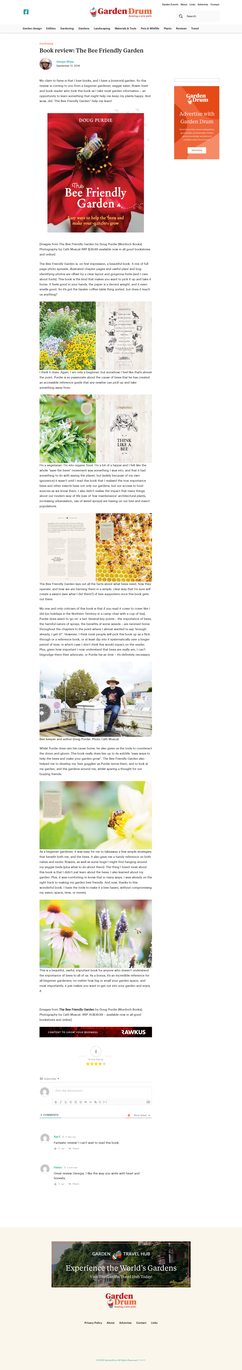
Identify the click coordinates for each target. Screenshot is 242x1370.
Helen (58, 1167)
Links (192, 4)
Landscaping (102, 28)
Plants (167, 28)
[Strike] (70, 1102)
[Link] (95, 1102)
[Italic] (60, 1102)
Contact (214, 4)
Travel (195, 28)
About (184, 4)
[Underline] (65, 1102)
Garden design (32, 28)
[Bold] (55, 1102)
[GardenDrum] (121, 12)
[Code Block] (90, 1102)
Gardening (67, 28)
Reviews (181, 28)
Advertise (203, 4)
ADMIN (142, 1360)
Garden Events (170, 4)
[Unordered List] (80, 1102)
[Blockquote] (85, 1102)
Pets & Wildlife (150, 28)
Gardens (83, 28)
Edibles (51, 28)
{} (100, 1102)
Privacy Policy (93, 1323)
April (57, 1136)
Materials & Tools (125, 28)
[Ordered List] (75, 1102)
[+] (105, 1102)
